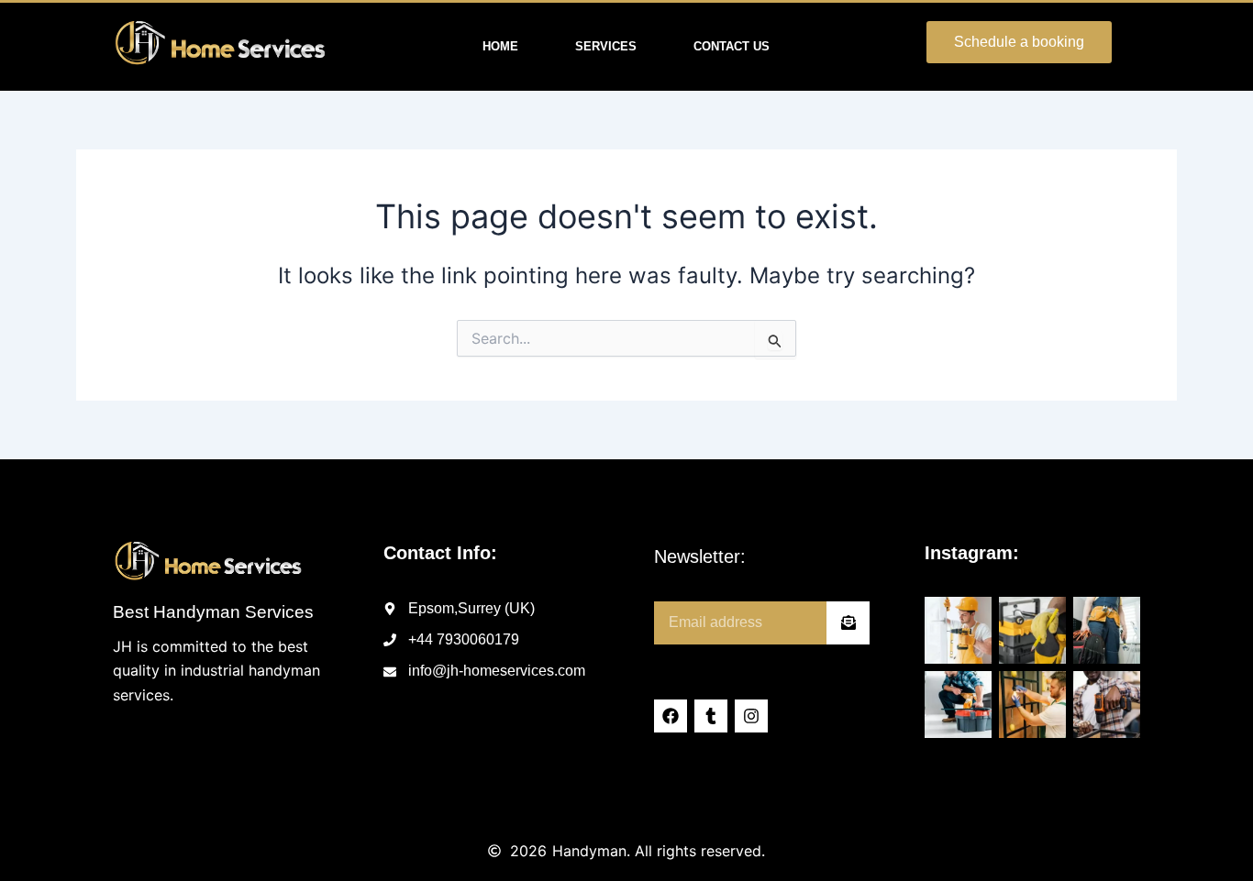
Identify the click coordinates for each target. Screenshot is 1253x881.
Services (606, 46)
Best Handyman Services (213, 612)
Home (500, 46)
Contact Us (731, 46)
